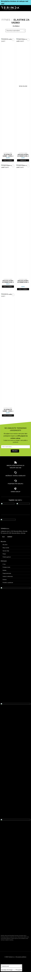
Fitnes (6, 19)
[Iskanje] (21, 8)
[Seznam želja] (23, 8)
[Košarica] (26, 8)
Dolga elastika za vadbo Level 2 (8, 281)
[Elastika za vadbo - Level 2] (8, 95)
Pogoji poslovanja (7, 573)
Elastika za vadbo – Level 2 (8, 155)
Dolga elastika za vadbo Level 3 (23, 155)
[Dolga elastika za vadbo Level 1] (23, 221)
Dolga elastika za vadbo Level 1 (23, 281)
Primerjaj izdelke (5, 38)
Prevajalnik (19, 969)
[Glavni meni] (29, 8)
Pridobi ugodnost (7, 557)
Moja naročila (6, 547)
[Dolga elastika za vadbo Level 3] (23, 95)
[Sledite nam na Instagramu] (3, 954)
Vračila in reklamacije (8, 576)
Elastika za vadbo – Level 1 (8, 410)
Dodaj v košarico (8, 160)
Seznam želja (6, 550)
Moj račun (5, 544)
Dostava (5, 579)
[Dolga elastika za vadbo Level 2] (8, 221)
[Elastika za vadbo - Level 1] (8, 350)
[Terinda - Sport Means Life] (10, 8)
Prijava (4, 553)
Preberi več (23, 160)
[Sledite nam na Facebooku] (1, 954)
